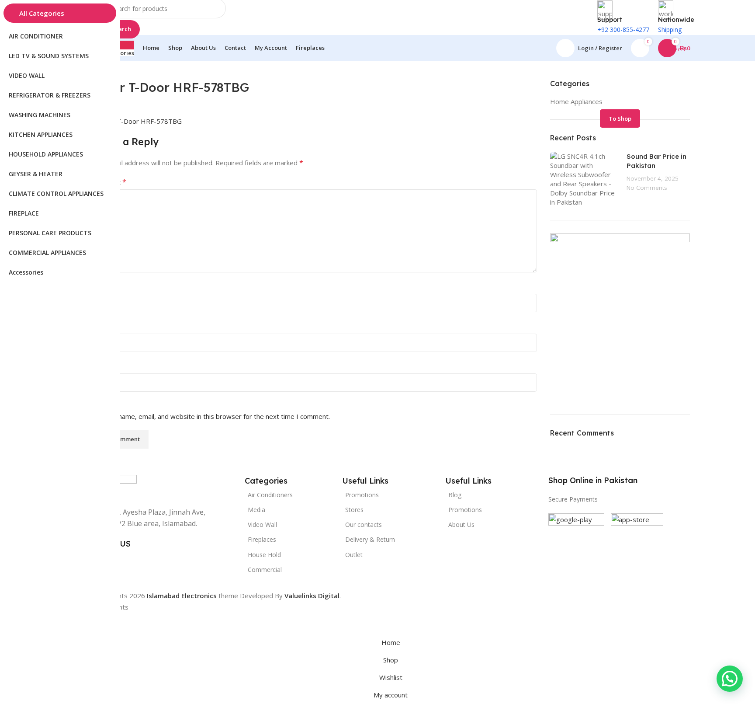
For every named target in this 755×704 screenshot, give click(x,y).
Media (256, 509)
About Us (461, 524)
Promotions (465, 509)
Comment (108, 182)
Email (102, 326)
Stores (354, 509)
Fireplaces (262, 539)
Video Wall (262, 524)
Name (103, 286)
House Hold (264, 555)
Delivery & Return (370, 539)
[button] (730, 679)
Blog (454, 495)
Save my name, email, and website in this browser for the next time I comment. (210, 416)
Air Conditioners (270, 495)
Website (104, 366)
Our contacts (363, 524)
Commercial (265, 569)
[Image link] (576, 540)
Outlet (354, 555)
